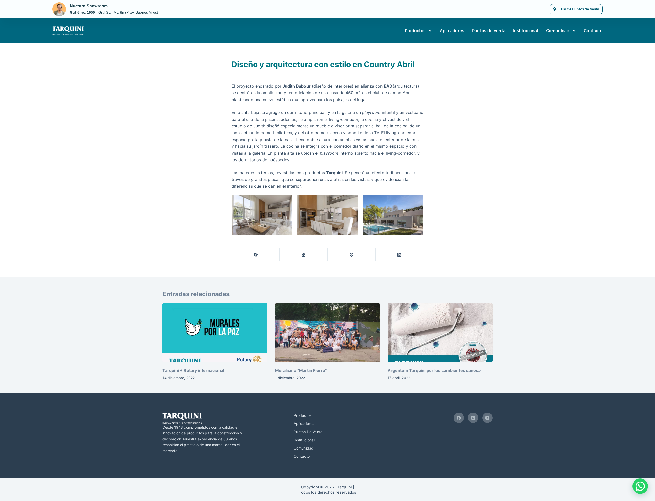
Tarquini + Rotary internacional (193, 370)
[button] (640, 486)
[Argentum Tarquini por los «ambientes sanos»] (440, 332)
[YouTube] (487, 418)
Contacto (593, 30)
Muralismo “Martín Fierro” (301, 370)
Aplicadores (452, 30)
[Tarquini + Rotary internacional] (214, 332)
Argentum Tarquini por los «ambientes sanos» (434, 370)
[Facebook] (256, 254)
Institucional (525, 30)
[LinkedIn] (399, 254)
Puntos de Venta (489, 30)
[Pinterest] (352, 254)
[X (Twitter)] (304, 254)
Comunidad (558, 30)
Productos (415, 30)
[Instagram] (473, 418)
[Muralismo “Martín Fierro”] (327, 332)
